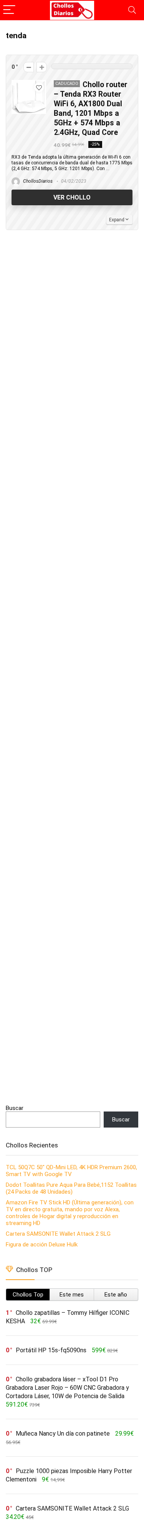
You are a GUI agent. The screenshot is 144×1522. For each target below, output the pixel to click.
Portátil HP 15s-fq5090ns (51, 1350)
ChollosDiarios (37, 181)
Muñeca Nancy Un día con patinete (63, 1433)
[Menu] (9, 10)
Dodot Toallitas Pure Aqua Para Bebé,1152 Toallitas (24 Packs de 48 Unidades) (71, 1188)
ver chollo (72, 197)
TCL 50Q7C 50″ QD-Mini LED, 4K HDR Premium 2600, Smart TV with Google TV (71, 1171)
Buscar (14, 1108)
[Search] (132, 10)
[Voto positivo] (41, 67)
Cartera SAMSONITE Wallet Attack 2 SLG (58, 1233)
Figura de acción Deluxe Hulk (42, 1244)
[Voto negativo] (28, 67)
